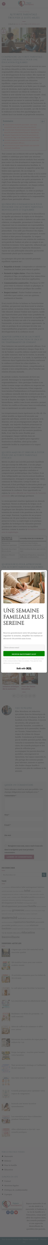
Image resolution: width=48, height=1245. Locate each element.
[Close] (44, 574)
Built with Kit (24, 668)
